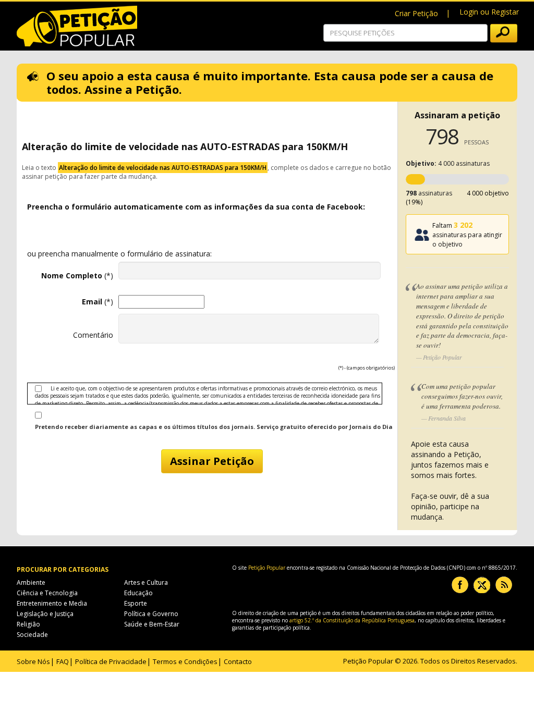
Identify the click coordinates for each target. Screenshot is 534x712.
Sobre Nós (33, 661)
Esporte (135, 603)
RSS (503, 584)
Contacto (238, 661)
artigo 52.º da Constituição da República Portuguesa (352, 620)
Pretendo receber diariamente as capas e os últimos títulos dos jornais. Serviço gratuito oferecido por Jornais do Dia (214, 427)
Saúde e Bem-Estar (151, 624)
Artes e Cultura (146, 582)
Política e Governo (151, 613)
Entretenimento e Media (52, 603)
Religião (28, 624)
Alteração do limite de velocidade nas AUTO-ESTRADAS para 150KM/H (162, 167)
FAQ (62, 661)
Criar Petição (416, 13)
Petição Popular (266, 567)
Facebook (460, 584)
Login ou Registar (489, 12)
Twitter (482, 584)
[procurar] (503, 33)
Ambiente (31, 582)
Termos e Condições (185, 661)
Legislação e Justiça (45, 613)
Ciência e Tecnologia (47, 592)
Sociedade (32, 634)
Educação (138, 592)
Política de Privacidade (111, 661)
